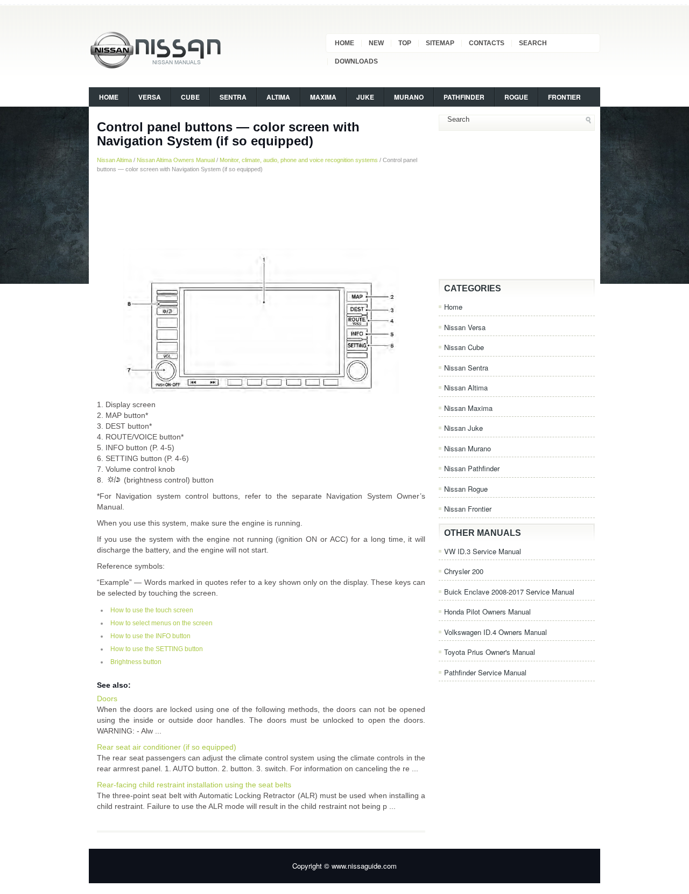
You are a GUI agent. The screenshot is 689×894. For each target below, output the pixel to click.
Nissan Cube (464, 347)
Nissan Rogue (466, 489)
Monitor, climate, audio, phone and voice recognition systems (299, 160)
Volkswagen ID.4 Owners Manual (495, 632)
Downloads (356, 61)
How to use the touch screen (151, 610)
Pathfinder (464, 97)
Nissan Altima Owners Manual (176, 160)
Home (344, 43)
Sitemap (440, 43)
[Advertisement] (261, 210)
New (376, 43)
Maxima (323, 97)
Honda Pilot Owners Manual (487, 611)
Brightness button (135, 662)
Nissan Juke (463, 428)
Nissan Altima (114, 160)
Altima (278, 97)
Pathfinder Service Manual (485, 672)
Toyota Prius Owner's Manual (489, 652)
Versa (149, 97)
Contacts (486, 43)
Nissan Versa (465, 327)
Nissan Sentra (466, 367)
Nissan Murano (467, 448)
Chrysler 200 (463, 571)
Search (533, 43)
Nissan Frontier (467, 509)
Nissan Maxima (468, 408)
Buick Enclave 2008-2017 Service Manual (509, 591)
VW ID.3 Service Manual (482, 551)
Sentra (233, 97)
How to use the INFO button (150, 636)
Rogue (516, 97)
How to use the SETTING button (156, 649)
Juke (365, 97)
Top (404, 43)
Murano (409, 97)
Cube (190, 97)
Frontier (564, 97)
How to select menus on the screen (161, 623)
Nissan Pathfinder (472, 468)
